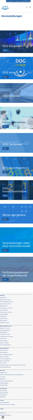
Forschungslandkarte (5, 344)
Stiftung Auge (3, 320)
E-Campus (2, 376)
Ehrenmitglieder (4, 314)
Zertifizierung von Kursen (6, 336)
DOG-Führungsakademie (6, 354)
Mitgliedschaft (3, 306)
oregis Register (4, 340)
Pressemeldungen (4, 402)
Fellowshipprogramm (5, 330)
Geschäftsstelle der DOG (6, 301)
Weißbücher (3, 378)
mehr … (5, 50)
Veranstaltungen (4, 348)
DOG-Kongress (4, 350)
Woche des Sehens (5, 360)
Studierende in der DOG (6, 308)
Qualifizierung (3, 372)
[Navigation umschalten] (20, 7)
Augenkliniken (3, 394)
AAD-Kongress (3, 352)
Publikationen (3, 316)
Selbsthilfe (2, 397)
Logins (2, 408)
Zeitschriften (3, 338)
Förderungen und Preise (6, 312)
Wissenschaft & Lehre (6, 326)
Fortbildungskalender (5, 367)
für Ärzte (2, 370)
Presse (2, 400)
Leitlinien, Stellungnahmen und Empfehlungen (11, 374)
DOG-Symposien (4, 356)
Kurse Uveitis (3, 363)
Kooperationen (3, 318)
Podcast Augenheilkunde (6, 381)
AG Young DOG (4, 310)
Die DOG (2, 295)
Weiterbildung (3, 332)
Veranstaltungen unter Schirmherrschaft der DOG (12, 365)
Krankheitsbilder (4, 392)
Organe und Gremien (5, 299)
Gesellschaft (3, 297)
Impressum (3, 413)
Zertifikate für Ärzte (5, 334)
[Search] (30, 7)
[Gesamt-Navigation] (27, 7)
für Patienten (3, 388)
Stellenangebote (4, 383)
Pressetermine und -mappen (7, 404)
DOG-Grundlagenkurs (5, 358)
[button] (3, 417)
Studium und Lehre (5, 328)
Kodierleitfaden (4, 385)
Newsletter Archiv (4, 322)
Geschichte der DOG (5, 303)
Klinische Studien (4, 342)
